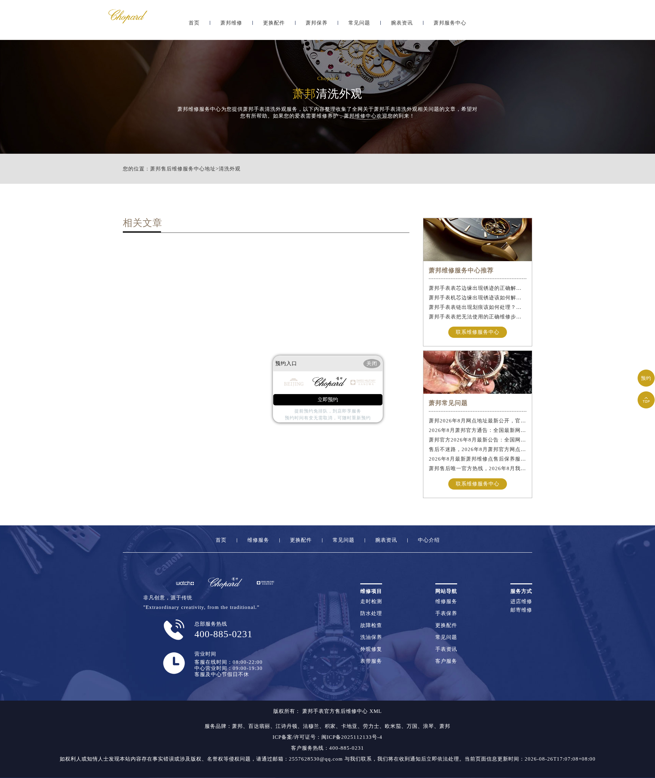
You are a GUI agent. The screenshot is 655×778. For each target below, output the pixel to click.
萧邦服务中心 (450, 23)
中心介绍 (429, 540)
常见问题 (359, 23)
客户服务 (446, 661)
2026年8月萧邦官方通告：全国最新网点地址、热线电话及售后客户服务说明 (478, 430)
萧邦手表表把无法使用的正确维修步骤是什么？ (478, 316)
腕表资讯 (402, 23)
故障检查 (371, 625)
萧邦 (237, 726)
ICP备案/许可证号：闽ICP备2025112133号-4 (327, 737)
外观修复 (371, 649)
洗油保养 (371, 637)
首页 (194, 23)
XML (375, 711)
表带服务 (371, 661)
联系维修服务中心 (477, 332)
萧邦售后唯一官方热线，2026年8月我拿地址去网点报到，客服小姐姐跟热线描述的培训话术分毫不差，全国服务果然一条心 (478, 468)
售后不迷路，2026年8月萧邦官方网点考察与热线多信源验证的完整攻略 (478, 449)
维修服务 (258, 540)
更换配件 (274, 23)
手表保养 (446, 613)
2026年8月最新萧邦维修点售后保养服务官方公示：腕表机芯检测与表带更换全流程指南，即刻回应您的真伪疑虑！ (478, 459)
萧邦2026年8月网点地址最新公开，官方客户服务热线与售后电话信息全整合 (478, 420)
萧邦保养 (317, 23)
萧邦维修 (231, 23)
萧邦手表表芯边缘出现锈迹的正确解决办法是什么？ (478, 288)
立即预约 (328, 399)
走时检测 (371, 601)
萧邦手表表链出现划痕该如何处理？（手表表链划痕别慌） (478, 307)
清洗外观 (230, 168)
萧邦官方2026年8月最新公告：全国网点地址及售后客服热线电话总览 (478, 440)
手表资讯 (446, 649)
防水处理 (371, 613)
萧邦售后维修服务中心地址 (183, 168)
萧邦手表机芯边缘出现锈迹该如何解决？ (478, 297)
